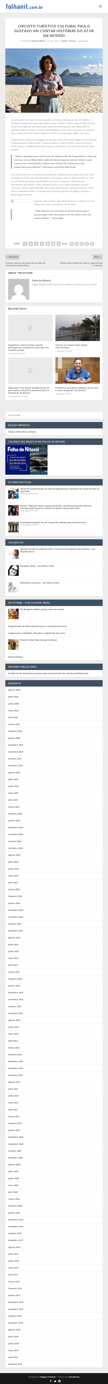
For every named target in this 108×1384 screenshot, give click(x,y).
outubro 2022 (14, 1006)
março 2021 (14, 1116)
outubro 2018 (14, 1316)
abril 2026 (13, 717)
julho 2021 (13, 1089)
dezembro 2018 (15, 1302)
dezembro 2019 (15, 1219)
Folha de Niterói (37, 41)
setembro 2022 (15, 1013)
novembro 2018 (15, 1309)
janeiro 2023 (14, 985)
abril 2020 (13, 1192)
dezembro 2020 (15, 1137)
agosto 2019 (14, 1247)
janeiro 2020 (14, 1212)
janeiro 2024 (14, 903)
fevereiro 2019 (15, 1288)
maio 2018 (13, 1350)
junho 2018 (13, 1343)
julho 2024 (13, 861)
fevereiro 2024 (15, 896)
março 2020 (14, 1199)
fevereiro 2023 (15, 979)
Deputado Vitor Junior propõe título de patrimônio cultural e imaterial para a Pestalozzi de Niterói (28, 390)
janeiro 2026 (14, 738)
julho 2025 (13, 779)
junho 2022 (13, 1027)
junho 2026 (13, 703)
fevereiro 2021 (15, 1123)
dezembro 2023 (15, 910)
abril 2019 (13, 1274)
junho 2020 (13, 1178)
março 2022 (14, 1047)
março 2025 (14, 807)
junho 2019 (13, 1261)
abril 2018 (13, 1357)
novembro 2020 (15, 1144)
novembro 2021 (15, 1068)
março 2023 (14, 972)
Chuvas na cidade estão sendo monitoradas (71, 346)
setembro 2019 (15, 1240)
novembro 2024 (15, 834)
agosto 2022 (14, 1020)
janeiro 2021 (14, 1130)
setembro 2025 (15, 765)
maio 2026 (13, 710)
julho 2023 (13, 944)
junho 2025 (13, 786)
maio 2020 (13, 1185)
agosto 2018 (14, 1329)
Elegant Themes (48, 1377)
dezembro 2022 (15, 992)
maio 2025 (13, 793)
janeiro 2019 (14, 1295)
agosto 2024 (14, 855)
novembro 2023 (15, 917)
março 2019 (14, 1281)
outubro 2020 (14, 1151)
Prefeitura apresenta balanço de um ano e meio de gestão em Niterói (76, 389)
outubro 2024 (14, 841)
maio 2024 (13, 875)
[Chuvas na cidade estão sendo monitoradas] (77, 328)
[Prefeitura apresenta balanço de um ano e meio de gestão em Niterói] (77, 370)
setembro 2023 (15, 930)
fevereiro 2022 (15, 1054)
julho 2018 (13, 1336)
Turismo (72, 41)
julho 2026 (13, 696)
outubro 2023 (14, 923)
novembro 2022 (15, 999)
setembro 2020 (15, 1157)
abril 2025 (13, 800)
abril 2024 (13, 882)
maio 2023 (13, 958)
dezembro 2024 (15, 827)
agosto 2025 (14, 772)
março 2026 (14, 724)
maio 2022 (13, 1033)
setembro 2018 (15, 1322)
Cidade (64, 41)
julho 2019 (13, 1254)
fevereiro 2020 (15, 1205)
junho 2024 (13, 868)
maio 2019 (13, 1267)
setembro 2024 (15, 848)
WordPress (74, 1377)
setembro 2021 (15, 1075)
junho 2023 (13, 951)
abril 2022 (13, 1040)
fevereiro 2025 (15, 813)
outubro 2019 (14, 1233)
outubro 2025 (14, 758)
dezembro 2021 (15, 1061)
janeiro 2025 (14, 820)
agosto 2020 (14, 1164)
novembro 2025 (15, 751)
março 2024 (14, 889)
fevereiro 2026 (15, 731)
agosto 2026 (14, 690)
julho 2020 (13, 1171)
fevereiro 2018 (15, 1364)
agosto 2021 (14, 1082)
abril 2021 (13, 1109)
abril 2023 (13, 965)
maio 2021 (13, 1102)
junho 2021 (13, 1095)
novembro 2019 (15, 1226)
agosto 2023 (14, 937)
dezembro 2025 (15, 745)
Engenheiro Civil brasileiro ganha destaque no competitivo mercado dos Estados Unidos (28, 347)
